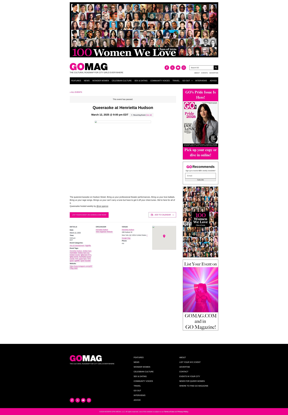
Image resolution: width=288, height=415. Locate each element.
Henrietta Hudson (76, 251)
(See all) (149, 115)
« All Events (76, 92)
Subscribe (200, 180)
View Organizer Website (104, 232)
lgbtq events (74, 257)
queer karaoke (86, 261)
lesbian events (75, 255)
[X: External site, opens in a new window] (172, 67)
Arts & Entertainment (77, 245)
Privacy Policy (183, 412)
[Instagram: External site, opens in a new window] (183, 67)
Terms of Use (169, 412)
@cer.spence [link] (102, 206)
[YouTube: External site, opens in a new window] (178, 67)
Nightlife (88, 245)
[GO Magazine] (107, 66)
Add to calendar (163, 215)
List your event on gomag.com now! (89, 215)
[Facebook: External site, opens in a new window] (167, 67)
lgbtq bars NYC (86, 255)
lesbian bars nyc (83, 253)
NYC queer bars (81, 259)
